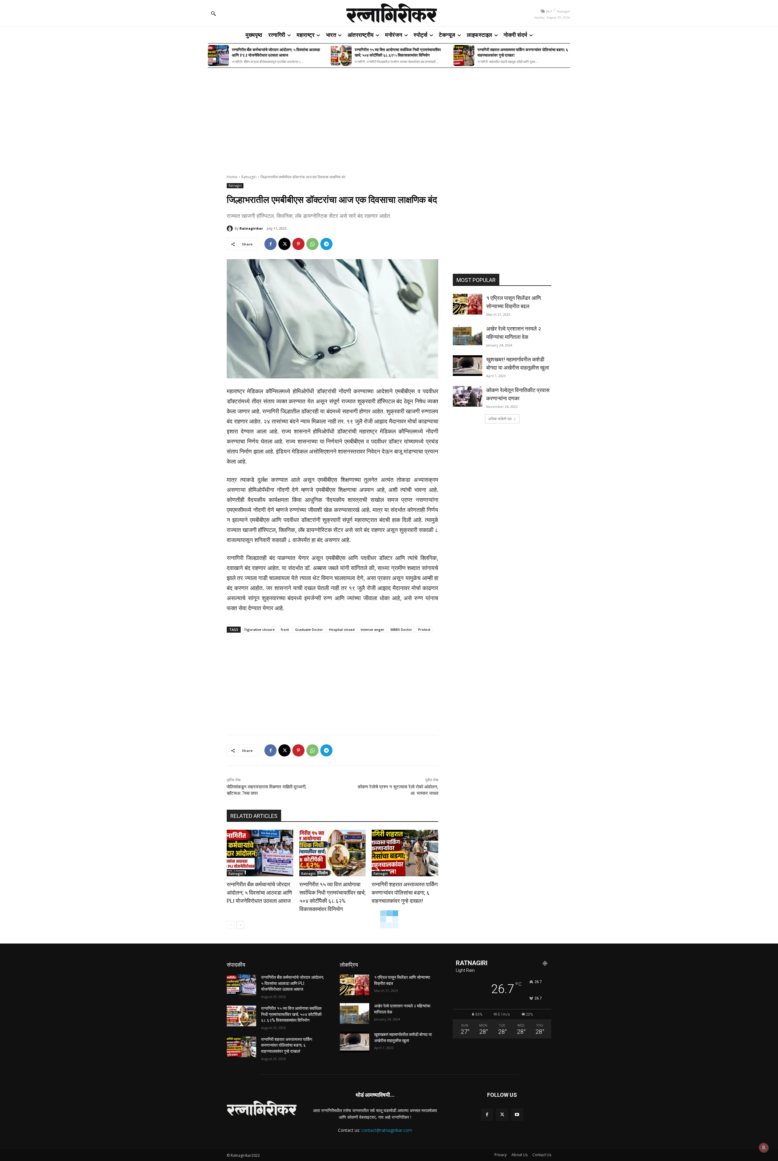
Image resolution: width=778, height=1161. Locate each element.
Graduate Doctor (309, 629)
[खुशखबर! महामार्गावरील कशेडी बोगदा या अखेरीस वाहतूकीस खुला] (467, 365)
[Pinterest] (298, 244)
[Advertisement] (389, 117)
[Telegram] (326, 244)
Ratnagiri (248, 176)
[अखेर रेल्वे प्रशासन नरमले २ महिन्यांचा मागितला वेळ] (467, 335)
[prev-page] (230, 925)
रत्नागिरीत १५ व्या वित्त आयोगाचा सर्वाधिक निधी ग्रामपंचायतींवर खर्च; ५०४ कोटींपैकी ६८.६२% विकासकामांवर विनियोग (398, 52)
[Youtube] (517, 1115)
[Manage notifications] (764, 1147)
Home (232, 176)
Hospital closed (342, 629)
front (285, 629)
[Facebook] (270, 244)
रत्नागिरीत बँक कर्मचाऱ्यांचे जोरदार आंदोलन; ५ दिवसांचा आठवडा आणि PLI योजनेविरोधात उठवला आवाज (276, 52)
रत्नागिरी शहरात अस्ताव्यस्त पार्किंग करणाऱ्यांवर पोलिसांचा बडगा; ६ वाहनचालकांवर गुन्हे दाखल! (522, 52)
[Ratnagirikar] (231, 228)
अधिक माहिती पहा (500, 418)
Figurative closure (259, 629)
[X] (284, 244)
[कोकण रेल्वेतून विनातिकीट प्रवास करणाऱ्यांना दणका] (467, 396)
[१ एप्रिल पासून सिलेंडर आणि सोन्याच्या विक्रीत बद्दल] (467, 304)
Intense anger (372, 629)
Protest (424, 629)
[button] (213, 13)
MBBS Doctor (401, 629)
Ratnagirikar (251, 228)
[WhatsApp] (312, 244)
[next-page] (240, 925)
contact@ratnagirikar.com (386, 1130)
